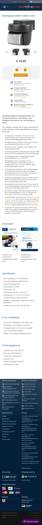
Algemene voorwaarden (33, 515)
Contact (4, 416)
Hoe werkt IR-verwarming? (31, 403)
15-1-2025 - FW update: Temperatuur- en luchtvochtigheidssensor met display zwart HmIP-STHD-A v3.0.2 (29, 446)
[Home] (30, 7)
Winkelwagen (37, 1)
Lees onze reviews (18, 107)
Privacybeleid (36, 517)
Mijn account (22, 1)
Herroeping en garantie (8, 431)
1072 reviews (25, 502)
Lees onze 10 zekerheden (20, 97)
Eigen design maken (29, 389)
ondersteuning (28, 107)
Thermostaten (27, 391)
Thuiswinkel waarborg (34, 513)
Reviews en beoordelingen (9, 424)
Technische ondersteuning (9, 421)
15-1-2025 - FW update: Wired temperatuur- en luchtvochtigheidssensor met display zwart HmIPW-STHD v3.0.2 (30, 428)
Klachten (4, 436)
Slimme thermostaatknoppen (12, 384)
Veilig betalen (5, 429)
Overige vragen (6, 439)
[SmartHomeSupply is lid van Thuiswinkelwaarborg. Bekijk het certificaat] (26, 506)
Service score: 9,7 (27, 500)
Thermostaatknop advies (11, 400)
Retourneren (5, 434)
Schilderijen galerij (29, 408)
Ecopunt (4, 515)
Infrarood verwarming (29, 386)
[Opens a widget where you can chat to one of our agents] (30, 521)
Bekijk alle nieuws (26, 468)
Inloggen (15, 1)
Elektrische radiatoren (30, 384)
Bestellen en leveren (7, 426)
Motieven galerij (28, 406)
